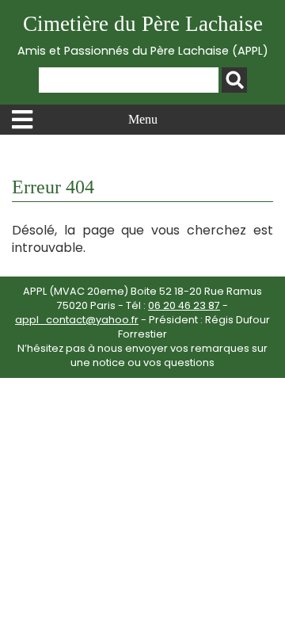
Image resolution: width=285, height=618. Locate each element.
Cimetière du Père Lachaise (142, 35)
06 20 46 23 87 (184, 305)
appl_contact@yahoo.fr (77, 319)
